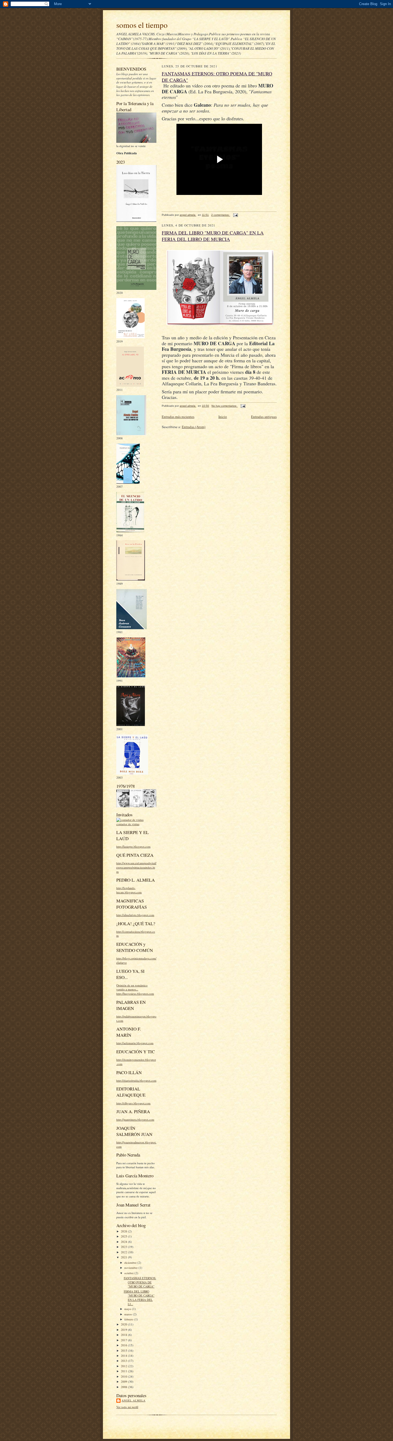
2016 (124, 1345)
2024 (124, 1242)
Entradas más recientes (178, 416)
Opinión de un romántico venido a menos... (132, 987)
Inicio (222, 416)
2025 (124, 1236)
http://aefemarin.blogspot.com (134, 1043)
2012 (124, 1366)
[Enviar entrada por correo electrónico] (235, 214)
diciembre (130, 1263)
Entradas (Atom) (193, 426)
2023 (124, 1247)
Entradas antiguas (264, 416)
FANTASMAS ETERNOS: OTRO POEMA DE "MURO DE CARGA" (140, 1282)
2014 (124, 1356)
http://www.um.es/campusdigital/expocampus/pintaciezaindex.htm (136, 867)
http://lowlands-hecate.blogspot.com (129, 890)
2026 (124, 1231)
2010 (124, 1376)
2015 (124, 1350)
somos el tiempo (142, 25)
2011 (124, 1371)
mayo (128, 1309)
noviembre (131, 1268)
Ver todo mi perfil (127, 1407)
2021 (124, 1257)
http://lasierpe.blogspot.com (133, 846)
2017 (124, 1340)
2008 (124, 1387)
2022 (124, 1252)
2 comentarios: (220, 214)
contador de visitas (127, 824)
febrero (129, 1319)
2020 (124, 1324)
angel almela (133, 1400)
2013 (124, 1361)
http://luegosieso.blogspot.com (135, 994)
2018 (124, 1335)
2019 (124, 1330)
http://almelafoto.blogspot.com (135, 915)
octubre (129, 1273)
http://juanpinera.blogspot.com (135, 1119)
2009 (124, 1381)
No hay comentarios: (224, 405)
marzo (128, 1314)
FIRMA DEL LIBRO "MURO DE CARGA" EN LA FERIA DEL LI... (139, 1297)
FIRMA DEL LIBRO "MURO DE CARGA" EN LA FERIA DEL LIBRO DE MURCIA (213, 235)
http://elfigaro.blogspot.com (133, 1103)
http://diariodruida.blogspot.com (136, 1080)
